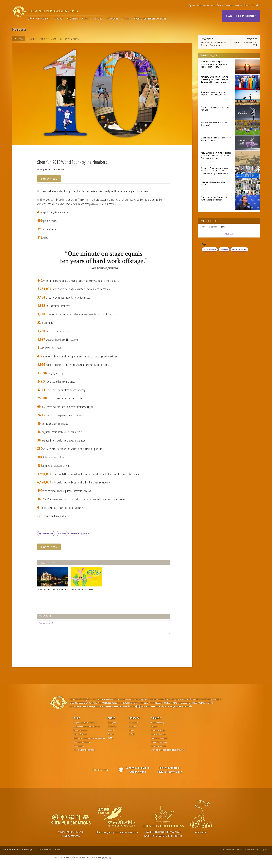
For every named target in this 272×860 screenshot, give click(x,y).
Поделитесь (49, 179)
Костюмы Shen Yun (158, 734)
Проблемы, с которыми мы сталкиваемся (89, 738)
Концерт (58, 18)
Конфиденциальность (251, 849)
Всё (203, 227)
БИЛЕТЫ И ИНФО (241, 15)
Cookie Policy (107, 857)
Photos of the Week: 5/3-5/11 (245, 43)
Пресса (192, 5)
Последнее (112, 18)
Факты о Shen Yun (80, 734)
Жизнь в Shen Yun (80, 730)
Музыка (154, 726)
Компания (73, 18)
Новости (30, 39)
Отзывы (126, 18)
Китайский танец (157, 722)
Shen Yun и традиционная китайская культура (168, 749)
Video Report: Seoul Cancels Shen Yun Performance (213, 43)
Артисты (87, 18)
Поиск (246, 5)
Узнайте (220, 5)
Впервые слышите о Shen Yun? (85, 722)
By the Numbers (46, 533)
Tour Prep (62, 533)
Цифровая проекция (159, 738)
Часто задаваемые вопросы (84, 749)
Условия (239, 849)
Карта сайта (265, 849)
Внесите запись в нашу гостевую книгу (169, 770)
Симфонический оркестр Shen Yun (86, 726)
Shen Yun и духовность (82, 742)
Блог (223, 227)
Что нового (133, 722)
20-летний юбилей (39, 18)
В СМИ (110, 738)
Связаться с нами (232, 5)
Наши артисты (78, 746)
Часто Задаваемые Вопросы (150, 18)
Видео (98, 18)
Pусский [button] (255, 5)
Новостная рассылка (205, 5)
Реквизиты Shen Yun (159, 742)
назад (19, 38)
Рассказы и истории (158, 746)
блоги (131, 730)
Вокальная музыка (158, 730)
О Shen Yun (112, 726)
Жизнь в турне (78, 533)
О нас (76, 718)
